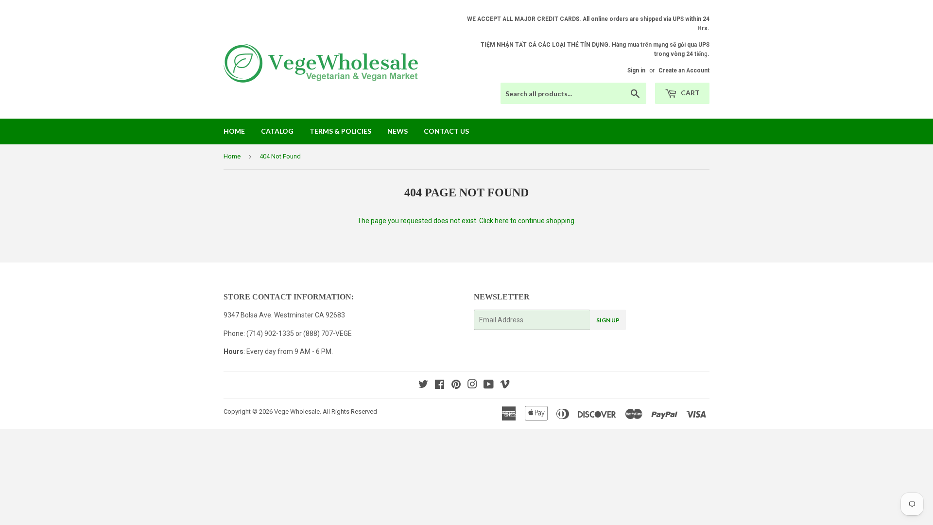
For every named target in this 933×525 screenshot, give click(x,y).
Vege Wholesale (297, 411)
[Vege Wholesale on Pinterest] (456, 385)
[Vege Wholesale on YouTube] (489, 385)
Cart (689, 92)
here (502, 221)
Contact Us (446, 131)
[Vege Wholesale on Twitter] (423, 385)
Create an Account (683, 70)
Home (234, 131)
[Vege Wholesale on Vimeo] (505, 385)
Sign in (636, 70)
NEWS (397, 131)
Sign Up (608, 320)
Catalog (277, 131)
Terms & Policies (340, 131)
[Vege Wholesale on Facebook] (439, 385)
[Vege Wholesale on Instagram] (472, 385)
